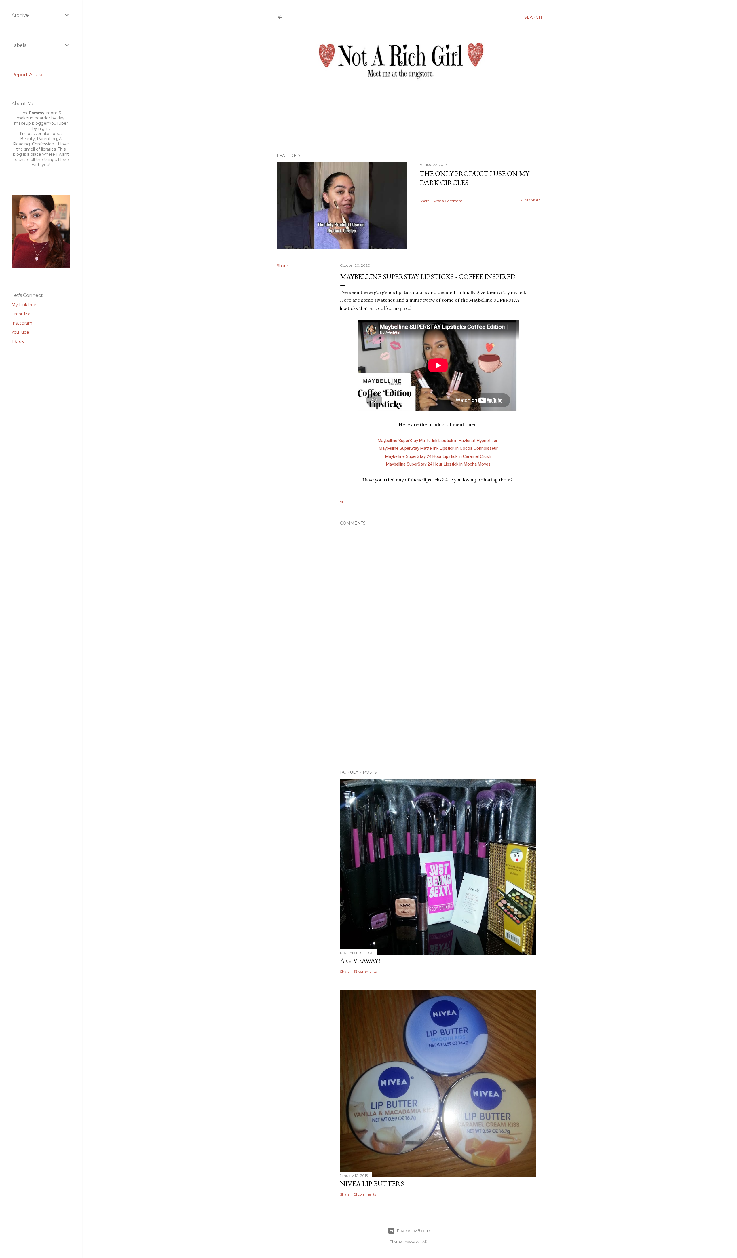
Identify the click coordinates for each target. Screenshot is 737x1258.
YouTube (20, 332)
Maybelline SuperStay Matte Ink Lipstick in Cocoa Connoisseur (438, 448)
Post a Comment (448, 201)
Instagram (22, 323)
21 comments (365, 1194)
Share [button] (424, 201)
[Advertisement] (438, 715)
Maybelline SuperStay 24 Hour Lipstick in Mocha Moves (438, 464)
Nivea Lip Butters (372, 1183)
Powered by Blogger (414, 1230)
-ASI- (425, 1241)
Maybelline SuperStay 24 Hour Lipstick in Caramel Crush (438, 456)
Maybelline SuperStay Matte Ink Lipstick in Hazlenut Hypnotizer (438, 440)
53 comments (365, 971)
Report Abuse (28, 74)
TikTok (18, 341)
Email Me (21, 313)
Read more (531, 200)
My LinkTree (24, 304)
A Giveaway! (360, 960)
